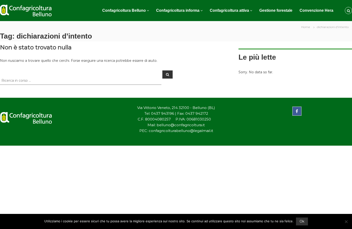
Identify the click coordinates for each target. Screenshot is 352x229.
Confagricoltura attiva (229, 10)
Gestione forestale (275, 10)
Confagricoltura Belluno (124, 10)
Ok (302, 221)
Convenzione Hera (316, 10)
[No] (346, 221)
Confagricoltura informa (177, 10)
